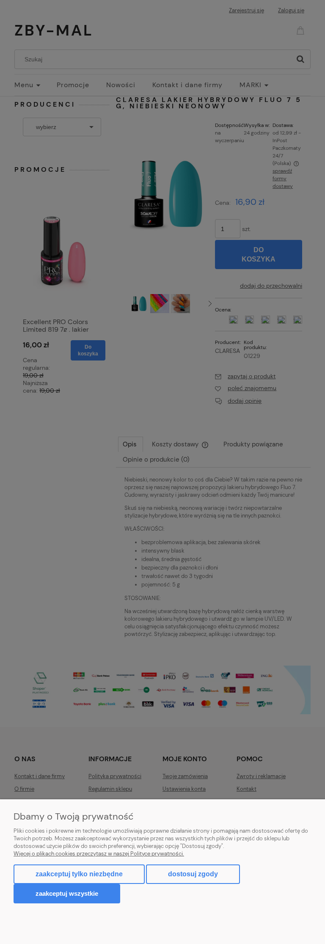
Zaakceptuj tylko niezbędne (79, 874)
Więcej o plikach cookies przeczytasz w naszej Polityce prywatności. (99, 853)
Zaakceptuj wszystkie (67, 893)
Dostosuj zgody (193, 874)
